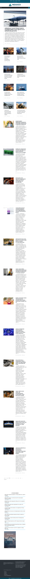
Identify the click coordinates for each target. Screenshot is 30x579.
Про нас (5, 571)
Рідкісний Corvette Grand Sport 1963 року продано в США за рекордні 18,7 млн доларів (21, 423)
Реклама (5, 573)
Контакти (5, 572)
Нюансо (21, 567)
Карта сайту (5, 574)
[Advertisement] (15, 486)
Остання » (5, 479)
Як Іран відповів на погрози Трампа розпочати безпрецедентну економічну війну (7, 58)
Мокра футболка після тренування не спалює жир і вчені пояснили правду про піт (21, 300)
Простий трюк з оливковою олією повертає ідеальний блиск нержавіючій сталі (21, 362)
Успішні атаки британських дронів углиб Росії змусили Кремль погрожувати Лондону (7, 112)
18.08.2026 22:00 (19, 416)
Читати (9, 43)
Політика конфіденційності (7, 575)
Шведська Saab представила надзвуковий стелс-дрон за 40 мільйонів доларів (14, 30)
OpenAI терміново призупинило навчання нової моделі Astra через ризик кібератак (20, 331)
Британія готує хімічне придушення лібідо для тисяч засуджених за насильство (21, 180)
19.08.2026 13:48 (19, 386)
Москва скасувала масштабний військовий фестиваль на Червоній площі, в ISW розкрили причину (8, 76)
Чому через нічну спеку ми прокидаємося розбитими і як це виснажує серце (20, 393)
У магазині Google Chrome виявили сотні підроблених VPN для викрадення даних (21, 210)
